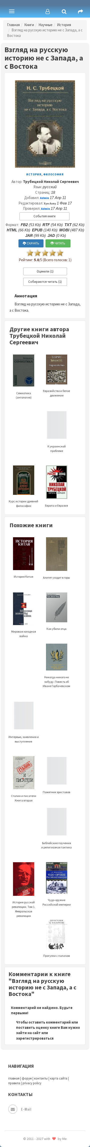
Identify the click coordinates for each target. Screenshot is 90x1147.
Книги (29, 24)
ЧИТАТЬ (59, 243)
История (64, 24)
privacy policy (31, 1083)
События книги (45, 216)
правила (14, 1083)
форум (27, 1078)
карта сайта (58, 1078)
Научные (45, 24)
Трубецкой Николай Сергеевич (51, 181)
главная (14, 1078)
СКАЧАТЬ (32, 243)
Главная (13, 24)
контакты (41, 1078)
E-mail (26, 1109)
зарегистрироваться (35, 1038)
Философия (53, 174)
